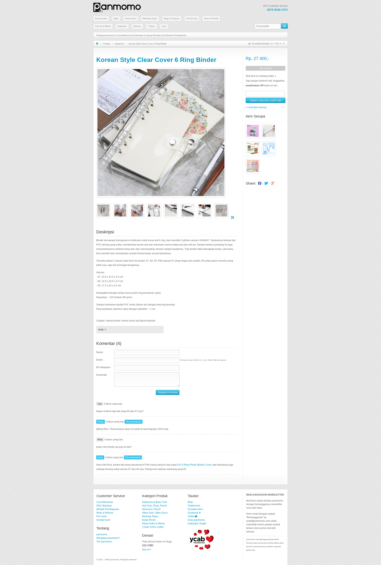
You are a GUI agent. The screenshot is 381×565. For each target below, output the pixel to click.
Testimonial (194, 505)
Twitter (191, 516)
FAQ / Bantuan (104, 505)
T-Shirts (151, 26)
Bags (116, 18)
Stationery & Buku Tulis (154, 502)
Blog (190, 502)
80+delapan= (103, 367)
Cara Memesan (104, 502)
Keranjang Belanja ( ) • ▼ (268, 43)
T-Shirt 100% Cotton (153, 527)
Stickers (137, 26)
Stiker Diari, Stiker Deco (155, 512)
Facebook (193, 512)
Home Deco (130, 18)
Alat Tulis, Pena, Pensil (154, 505)
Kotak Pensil (149, 520)
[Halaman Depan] (97, 43)
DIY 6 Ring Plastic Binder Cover (194, 464)
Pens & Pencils (211, 18)
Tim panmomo (104, 541)
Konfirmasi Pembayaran (174, 35)
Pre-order (101, 516)
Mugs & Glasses (172, 18)
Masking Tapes (150, 18)
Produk (106, 43)
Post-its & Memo (103, 26)
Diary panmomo (196, 520)
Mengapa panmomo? (108, 538)
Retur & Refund (104, 512)
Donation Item (195, 509)
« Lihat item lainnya (256, 107)
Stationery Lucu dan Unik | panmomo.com (117, 6)
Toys (164, 26)
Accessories (101, 18)
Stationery (122, 26)
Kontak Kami (103, 520)
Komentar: (101, 374)
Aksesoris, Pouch (151, 509)
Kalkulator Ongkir (197, 523)
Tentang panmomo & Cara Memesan (113, 35)
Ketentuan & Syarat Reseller (147, 35)
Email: (99, 359)
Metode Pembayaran (107, 509)
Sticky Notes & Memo (153, 523)
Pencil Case (192, 18)
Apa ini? (146, 549)
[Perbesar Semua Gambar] (232, 217)
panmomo (101, 534)
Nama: (99, 352)
